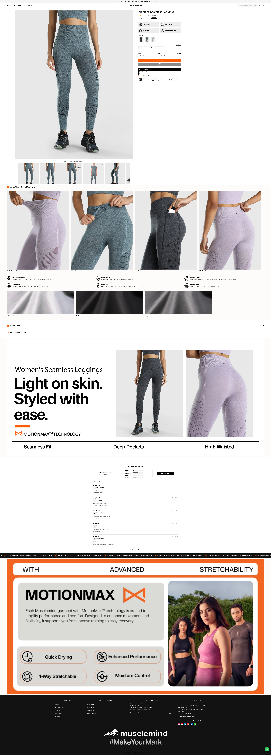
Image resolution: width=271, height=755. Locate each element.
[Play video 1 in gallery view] (93, 173)
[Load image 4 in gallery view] (115, 173)
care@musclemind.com (187, 716)
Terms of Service (91, 713)
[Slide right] (131, 173)
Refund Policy (90, 707)
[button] (8, 5)
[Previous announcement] (114, 1)
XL (161, 47)
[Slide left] (16, 173)
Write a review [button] (165, 473)
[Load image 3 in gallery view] (71, 173)
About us (57, 704)
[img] (96, 485)
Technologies (58, 713)
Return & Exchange (59, 707)
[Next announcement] (156, 1)
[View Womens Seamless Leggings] (141, 41)
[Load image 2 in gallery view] (50, 173)
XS (140, 47)
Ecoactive (57, 716)
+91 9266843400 (187, 714)
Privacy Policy (90, 704)
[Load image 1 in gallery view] (28, 173)
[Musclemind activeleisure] (135, 732)
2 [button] (134, 549)
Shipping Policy (91, 710)
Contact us (58, 710)
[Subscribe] (170, 713)
